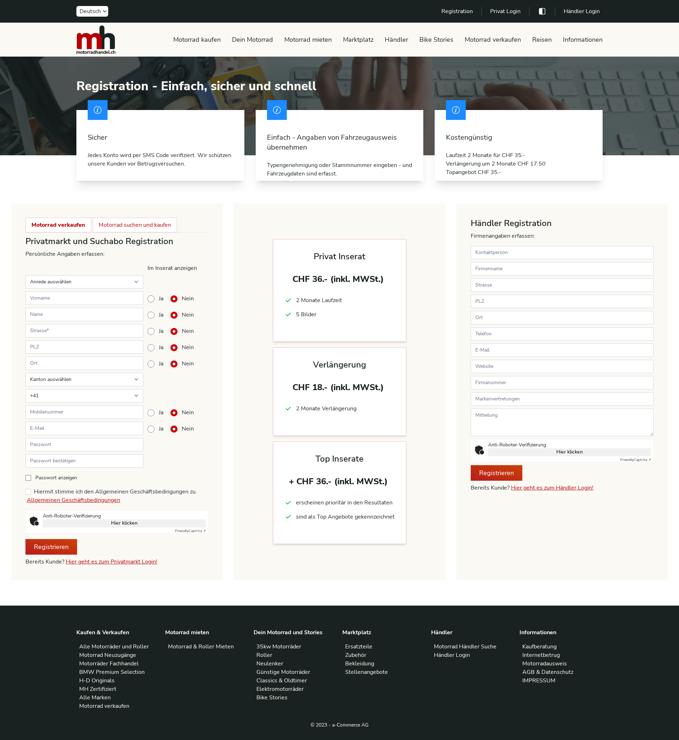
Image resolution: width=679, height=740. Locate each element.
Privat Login (505, 11)
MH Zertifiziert (97, 689)
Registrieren (51, 547)
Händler (396, 39)
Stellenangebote (366, 672)
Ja (161, 298)
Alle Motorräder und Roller (114, 647)
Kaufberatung (539, 647)
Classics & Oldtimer (281, 680)
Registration (457, 11)
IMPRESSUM (539, 680)
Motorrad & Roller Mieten (201, 647)
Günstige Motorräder (283, 672)
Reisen (542, 39)
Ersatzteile (358, 647)
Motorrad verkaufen (493, 39)
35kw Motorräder (278, 647)
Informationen (583, 39)
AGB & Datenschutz (547, 672)
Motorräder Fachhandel (109, 663)
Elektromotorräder (280, 689)
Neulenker (269, 663)
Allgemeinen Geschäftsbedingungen (73, 500)
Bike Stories (436, 39)
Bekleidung (359, 663)
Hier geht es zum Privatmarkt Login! (111, 562)
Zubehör (355, 655)
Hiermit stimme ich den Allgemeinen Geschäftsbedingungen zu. (115, 492)
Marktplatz (358, 39)
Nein (188, 298)
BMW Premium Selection (112, 672)
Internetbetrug (541, 655)
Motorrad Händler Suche (465, 647)
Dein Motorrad (252, 39)
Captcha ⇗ (190, 530)
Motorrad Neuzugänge (107, 655)
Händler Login (582, 11)
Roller (264, 655)
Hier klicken (124, 523)
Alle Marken (95, 697)
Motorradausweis (544, 663)
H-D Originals (97, 680)
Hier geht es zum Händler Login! (552, 488)
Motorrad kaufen (197, 39)
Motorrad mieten (308, 39)
